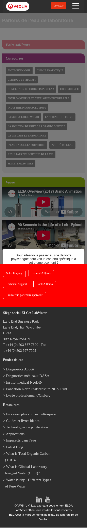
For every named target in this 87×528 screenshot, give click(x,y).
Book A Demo (45, 284)
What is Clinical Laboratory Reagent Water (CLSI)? (26, 470)
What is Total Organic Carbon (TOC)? (27, 456)
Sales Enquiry (14, 273)
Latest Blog (14, 447)
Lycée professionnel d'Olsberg (28, 395)
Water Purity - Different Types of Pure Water (28, 483)
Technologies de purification (27, 427)
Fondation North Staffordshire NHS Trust (36, 389)
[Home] (16, 6)
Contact (59, 6)
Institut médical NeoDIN (24, 382)
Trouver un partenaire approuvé (24, 295)
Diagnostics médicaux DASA (27, 376)
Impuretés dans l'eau (21, 440)
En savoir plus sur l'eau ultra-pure (31, 414)
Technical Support (16, 284)
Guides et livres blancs (22, 421)
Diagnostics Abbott (20, 369)
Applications (15, 434)
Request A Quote (41, 273)
